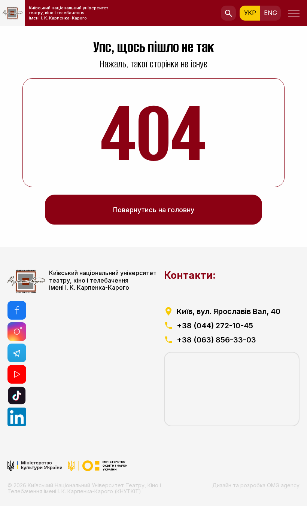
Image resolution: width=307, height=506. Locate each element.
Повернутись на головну (153, 210)
